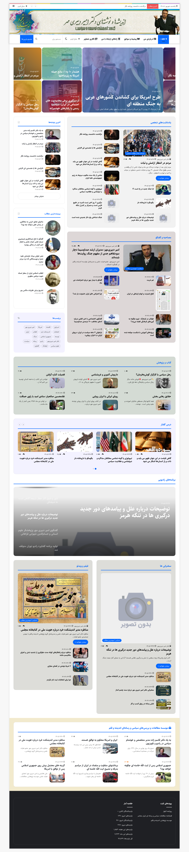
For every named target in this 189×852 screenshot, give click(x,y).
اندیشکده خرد (45, 332)
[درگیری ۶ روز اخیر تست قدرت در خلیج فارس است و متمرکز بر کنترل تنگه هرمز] (111, 203)
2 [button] (93, 468)
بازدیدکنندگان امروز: (125, 820)
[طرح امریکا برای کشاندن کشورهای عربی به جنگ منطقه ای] (134, 80)
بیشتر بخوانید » (163, 178)
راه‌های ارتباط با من (109, 39)
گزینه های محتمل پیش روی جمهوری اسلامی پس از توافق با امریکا (43, 767)
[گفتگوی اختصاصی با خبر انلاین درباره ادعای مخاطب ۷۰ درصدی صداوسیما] (111, 319)
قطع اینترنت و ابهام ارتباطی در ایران (140, 293)
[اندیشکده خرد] (94, 22)
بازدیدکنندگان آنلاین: (125, 811)
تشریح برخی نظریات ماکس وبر (31, 290)
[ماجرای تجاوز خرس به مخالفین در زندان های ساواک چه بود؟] (52, 228)
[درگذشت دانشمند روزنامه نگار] (111, 135)
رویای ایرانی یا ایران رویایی (105, 396)
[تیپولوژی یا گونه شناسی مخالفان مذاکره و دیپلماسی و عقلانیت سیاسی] (111, 189)
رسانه (35, 341)
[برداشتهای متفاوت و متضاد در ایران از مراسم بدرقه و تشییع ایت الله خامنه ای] (110, 777)
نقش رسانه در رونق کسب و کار (142, 703)
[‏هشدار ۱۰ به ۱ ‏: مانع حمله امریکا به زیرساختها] (74, 64)
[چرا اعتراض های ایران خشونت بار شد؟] (111, 294)
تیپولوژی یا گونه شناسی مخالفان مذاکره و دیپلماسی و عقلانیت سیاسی (87, 190)
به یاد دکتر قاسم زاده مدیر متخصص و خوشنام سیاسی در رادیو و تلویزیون (31, 133)
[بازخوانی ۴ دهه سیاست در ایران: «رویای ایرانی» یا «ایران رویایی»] (111, 333)
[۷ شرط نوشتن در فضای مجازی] (80, 667)
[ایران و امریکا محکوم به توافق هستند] (110, 748)
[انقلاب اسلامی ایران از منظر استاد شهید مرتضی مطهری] (52, 279)
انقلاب (35, 332)
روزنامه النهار (167, 811)
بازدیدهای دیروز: (127, 825)
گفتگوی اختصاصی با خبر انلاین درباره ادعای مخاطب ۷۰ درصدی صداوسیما (88, 320)
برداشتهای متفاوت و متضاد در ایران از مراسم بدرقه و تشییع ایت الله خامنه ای (96, 767)
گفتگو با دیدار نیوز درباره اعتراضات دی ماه (87, 281)
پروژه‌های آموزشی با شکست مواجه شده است (139, 334)
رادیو (41, 341)
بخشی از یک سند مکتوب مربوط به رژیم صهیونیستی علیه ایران (87, 177)
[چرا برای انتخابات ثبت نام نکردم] (80, 680)
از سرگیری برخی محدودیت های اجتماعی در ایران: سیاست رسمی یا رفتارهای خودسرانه (74, 105)
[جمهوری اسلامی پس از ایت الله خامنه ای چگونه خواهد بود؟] (163, 777)
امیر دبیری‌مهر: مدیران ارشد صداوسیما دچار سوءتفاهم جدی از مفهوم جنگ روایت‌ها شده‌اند (95, 254)
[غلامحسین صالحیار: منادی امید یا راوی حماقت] (57, 405)
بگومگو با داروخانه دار (145, 202)
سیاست (26, 341)
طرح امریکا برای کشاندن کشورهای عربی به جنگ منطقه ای (135, 100)
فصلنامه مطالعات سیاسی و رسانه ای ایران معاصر (155, 815)
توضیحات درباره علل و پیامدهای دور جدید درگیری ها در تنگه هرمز (140, 219)
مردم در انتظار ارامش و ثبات (35, 76)
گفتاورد (37, 346)
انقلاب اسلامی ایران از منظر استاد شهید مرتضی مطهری (30, 275)
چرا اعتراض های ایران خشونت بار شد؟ (87, 293)
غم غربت (150, 280)
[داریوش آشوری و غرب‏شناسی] (110, 383)
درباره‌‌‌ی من (148, 39)
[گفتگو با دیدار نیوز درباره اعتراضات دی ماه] (111, 281)
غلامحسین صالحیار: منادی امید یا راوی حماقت (42, 396)
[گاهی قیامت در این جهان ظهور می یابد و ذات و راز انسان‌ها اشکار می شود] (111, 162)
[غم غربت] (163, 281)
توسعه (57, 336)
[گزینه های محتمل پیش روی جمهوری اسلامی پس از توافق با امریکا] (57, 777)
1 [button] (95, 469)
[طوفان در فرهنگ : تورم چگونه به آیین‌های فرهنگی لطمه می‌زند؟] (163, 319)
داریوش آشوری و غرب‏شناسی (104, 375)
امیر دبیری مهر (29, 327)
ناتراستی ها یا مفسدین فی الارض (134, 6)
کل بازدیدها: (128, 838)
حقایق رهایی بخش (161, 396)
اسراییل (56, 327)
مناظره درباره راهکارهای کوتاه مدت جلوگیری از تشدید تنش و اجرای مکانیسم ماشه (45, 654)
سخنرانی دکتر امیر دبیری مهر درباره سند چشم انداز (135, 690)
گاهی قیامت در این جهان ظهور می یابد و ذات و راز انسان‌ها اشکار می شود (87, 163)
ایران (27, 332)
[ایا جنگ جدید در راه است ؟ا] (163, 189)
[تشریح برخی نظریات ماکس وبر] (52, 296)
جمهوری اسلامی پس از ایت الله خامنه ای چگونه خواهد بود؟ (148, 767)
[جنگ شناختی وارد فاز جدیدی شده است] (111, 218)
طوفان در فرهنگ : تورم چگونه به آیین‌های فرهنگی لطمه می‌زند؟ (141, 320)
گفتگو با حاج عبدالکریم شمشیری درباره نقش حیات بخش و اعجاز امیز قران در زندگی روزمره (30, 241)
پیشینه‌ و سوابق (130, 39)
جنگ (35, 336)
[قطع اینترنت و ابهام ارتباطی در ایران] (163, 300)
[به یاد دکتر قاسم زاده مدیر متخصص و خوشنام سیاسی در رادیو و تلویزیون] (52, 134)
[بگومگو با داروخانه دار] (163, 203)
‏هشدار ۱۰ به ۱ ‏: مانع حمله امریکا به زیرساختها (77, 74)
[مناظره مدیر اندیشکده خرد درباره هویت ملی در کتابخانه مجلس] (36, 442)
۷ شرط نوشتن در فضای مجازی (59, 666)
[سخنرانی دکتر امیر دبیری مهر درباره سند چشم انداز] (163, 690)
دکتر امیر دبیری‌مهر (163, 159)
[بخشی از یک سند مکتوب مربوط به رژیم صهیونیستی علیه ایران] (111, 176)
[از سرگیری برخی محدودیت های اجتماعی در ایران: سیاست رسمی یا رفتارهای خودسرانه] (74, 96)
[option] (94, 80)
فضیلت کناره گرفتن (55, 375)
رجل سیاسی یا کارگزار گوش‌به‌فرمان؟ (39, 106)
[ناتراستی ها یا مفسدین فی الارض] (111, 148)
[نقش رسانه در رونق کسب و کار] (163, 704)
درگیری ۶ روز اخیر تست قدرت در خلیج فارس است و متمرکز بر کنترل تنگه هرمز (87, 205)
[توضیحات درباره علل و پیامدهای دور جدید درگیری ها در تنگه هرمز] (163, 218)
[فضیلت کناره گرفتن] (57, 383)
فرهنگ (45, 346)
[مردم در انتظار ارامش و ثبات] (34, 64)
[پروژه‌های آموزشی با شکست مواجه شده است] (163, 333)
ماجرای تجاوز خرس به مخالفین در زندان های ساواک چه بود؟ (31, 223)
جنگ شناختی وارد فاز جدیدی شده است (87, 217)
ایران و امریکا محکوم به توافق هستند (99, 740)
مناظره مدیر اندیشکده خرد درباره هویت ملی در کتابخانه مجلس (37, 460)
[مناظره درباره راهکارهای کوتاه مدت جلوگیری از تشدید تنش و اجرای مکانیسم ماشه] (80, 653)
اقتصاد (48, 327)
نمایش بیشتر (39, 196)
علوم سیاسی (55, 346)
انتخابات (56, 332)
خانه (163, 39)
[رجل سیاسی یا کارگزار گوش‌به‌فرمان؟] (34, 96)
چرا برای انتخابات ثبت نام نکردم (59, 679)
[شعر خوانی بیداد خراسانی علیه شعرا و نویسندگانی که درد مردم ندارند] (52, 262)
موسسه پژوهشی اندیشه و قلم (161, 820)
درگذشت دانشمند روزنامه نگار (90, 134)
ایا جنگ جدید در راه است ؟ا (143, 188)
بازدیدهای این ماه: (126, 834)
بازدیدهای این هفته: (125, 829)
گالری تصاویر (89, 39)
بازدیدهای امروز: (127, 815)
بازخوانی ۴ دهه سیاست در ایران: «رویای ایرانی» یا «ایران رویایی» (87, 334)
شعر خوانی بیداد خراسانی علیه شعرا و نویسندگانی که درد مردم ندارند (31, 259)
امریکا (40, 327)
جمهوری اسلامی (46, 336)
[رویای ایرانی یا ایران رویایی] (110, 405)
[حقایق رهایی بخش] (163, 405)
